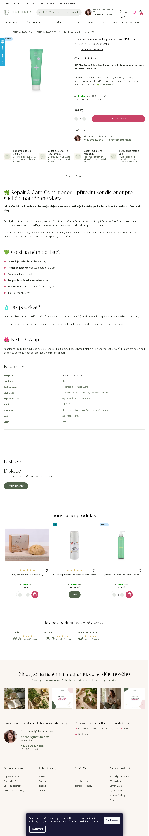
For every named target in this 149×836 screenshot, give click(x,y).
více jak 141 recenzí (91, 639)
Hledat (77, 12)
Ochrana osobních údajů (14, 791)
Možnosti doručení (100, 96)
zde (96, 821)
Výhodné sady (116, 791)
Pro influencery (81, 781)
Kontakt (17, 3)
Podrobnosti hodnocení (92, 49)
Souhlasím (112, 820)
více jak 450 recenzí (64, 639)
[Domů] (6, 32)
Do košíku (121, 118)
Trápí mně (114, 800)
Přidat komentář (16, 486)
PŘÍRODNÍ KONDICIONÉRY (71, 375)
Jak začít (42, 786)
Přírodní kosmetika (118, 781)
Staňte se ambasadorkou (70, 3)
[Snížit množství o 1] (76, 119)
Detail (75, 594)
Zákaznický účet (11, 781)
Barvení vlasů (116, 786)
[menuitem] (11, 23)
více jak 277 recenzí (30, 639)
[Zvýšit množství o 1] (84, 119)
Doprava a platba (46, 3)
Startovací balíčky (117, 795)
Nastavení (37, 829)
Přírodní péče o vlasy (119, 776)
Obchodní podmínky (12, 786)
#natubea (54, 680)
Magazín (42, 781)
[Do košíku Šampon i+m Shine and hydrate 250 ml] (129, 594)
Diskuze (79, 176)
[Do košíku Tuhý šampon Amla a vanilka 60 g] (34, 594)
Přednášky (29, 3)
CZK (140, 3)
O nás (6, 3)
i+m (83, 130)
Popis (68, 176)
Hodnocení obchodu (83, 786)
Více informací (107, 84)
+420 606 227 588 (103, 14)
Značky (42, 791)
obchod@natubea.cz (120, 139)
